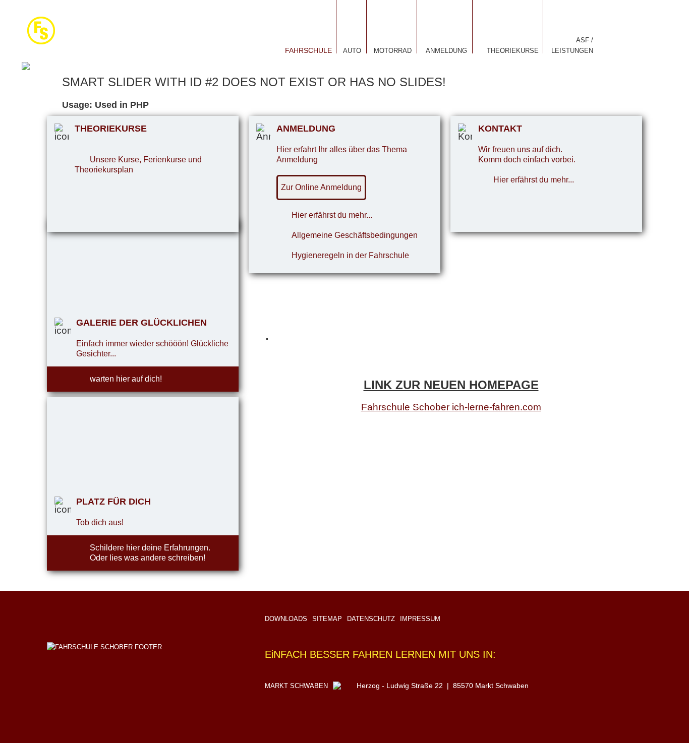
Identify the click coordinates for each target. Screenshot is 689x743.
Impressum (420, 619)
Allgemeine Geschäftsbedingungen (355, 235)
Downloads (286, 619)
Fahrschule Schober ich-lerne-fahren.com (451, 407)
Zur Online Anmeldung (321, 187)
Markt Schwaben (296, 686)
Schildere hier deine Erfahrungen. (150, 547)
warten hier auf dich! (126, 379)
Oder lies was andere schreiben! (147, 557)
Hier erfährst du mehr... (332, 215)
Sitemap (327, 619)
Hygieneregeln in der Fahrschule (350, 255)
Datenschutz (371, 619)
